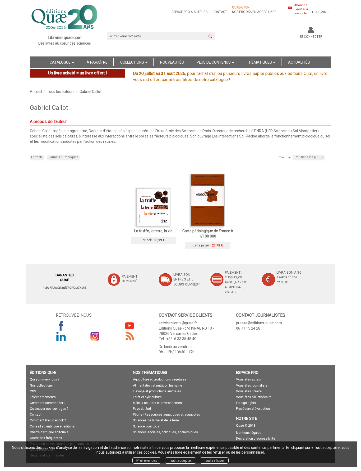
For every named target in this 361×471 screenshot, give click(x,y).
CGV (33, 391)
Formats (37, 157)
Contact (219, 12)
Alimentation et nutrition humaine (157, 385)
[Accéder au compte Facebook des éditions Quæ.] (61, 325)
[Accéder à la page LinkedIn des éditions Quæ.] (61, 336)
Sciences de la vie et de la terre (156, 420)
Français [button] (319, 12)
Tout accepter (180, 460)
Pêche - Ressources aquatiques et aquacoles (166, 414)
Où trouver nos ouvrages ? (49, 409)
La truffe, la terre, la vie (153, 231)
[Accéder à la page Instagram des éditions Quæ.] (95, 336)
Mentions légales (248, 433)
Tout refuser (214, 460)
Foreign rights (246, 403)
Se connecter (310, 37)
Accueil (36, 91)
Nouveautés (172, 62)
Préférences (146, 460)
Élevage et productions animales (157, 391)
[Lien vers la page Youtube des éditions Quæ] (129, 325)
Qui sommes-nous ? (44, 379)
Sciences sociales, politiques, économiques (165, 432)
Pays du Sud (142, 409)
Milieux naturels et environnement (158, 403)
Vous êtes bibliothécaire (253, 397)
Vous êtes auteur (248, 379)
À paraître (97, 62)
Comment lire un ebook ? (48, 420)
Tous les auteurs (61, 91)
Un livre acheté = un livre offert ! (77, 72)
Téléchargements (43, 397)
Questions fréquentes (46, 438)
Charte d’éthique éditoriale (49, 432)
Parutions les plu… (308, 157)
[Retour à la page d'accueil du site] (64, 17)
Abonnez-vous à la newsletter (300, 9)
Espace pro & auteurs (189, 12)
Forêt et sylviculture (147, 397)
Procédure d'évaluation (253, 409)
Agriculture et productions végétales (159, 379)
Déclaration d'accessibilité (255, 438)
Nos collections (41, 385)
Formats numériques (63, 157)
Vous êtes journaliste (251, 385)
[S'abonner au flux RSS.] (129, 336)
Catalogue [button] (60, 62)
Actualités (299, 62)
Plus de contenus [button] (214, 62)
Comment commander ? (47, 403)
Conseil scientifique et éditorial (52, 426)
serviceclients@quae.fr (178, 323)
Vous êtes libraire (249, 391)
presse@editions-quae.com (259, 323)
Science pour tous (146, 426)
